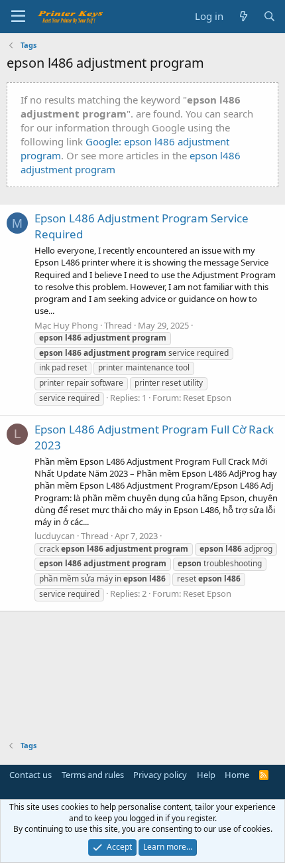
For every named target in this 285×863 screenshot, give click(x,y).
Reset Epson (207, 398)
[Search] (269, 16)
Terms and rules (93, 775)
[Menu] (18, 16)
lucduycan (54, 536)
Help (206, 775)
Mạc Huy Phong (66, 325)
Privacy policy (160, 775)
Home (237, 775)
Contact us (30, 775)
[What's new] (243, 16)
